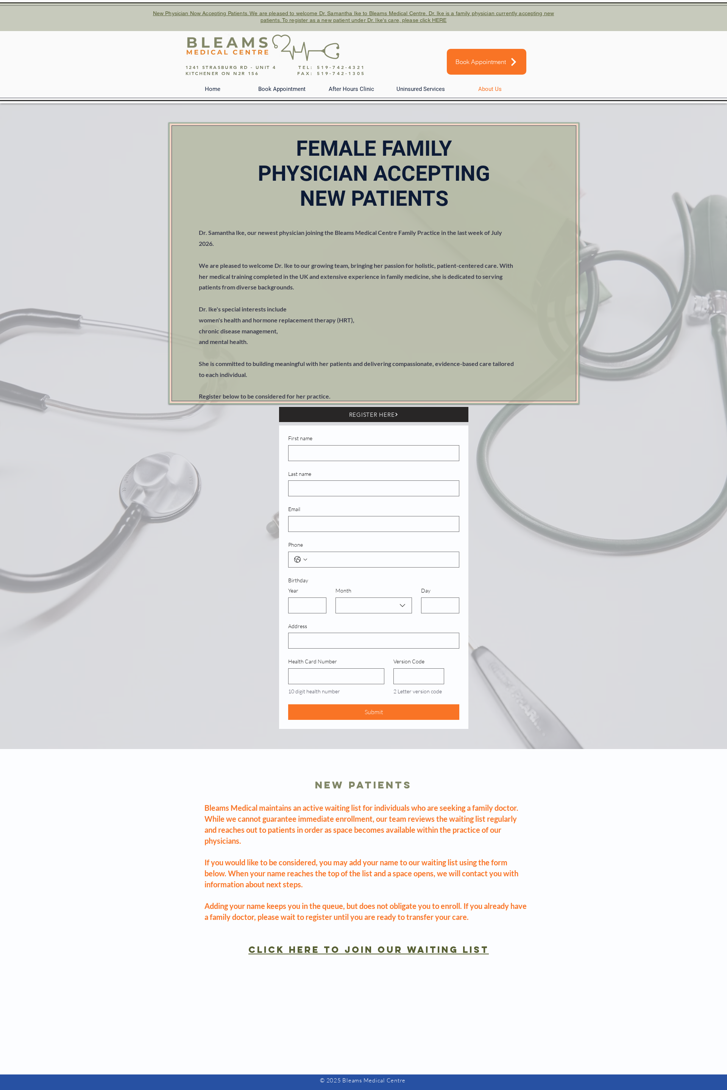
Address (297, 626)
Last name (299, 474)
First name (300, 438)
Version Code (408, 661)
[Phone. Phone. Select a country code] (300, 559)
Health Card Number (312, 661)
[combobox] (373, 605)
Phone (295, 544)
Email (294, 509)
